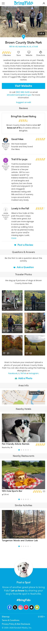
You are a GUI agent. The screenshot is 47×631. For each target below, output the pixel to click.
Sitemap (6, 616)
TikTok (23, 373)
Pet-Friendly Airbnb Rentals (15, 444)
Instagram (33, 373)
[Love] (4, 308)
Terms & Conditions (10, 620)
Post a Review (25, 244)
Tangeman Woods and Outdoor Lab (20, 540)
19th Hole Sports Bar (12, 491)
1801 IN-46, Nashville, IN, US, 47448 (23, 47)
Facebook (12, 373)
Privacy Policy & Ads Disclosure (16, 624)
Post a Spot (23, 582)
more (13, 238)
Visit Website (23, 86)
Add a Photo (25, 378)
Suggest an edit (23, 102)
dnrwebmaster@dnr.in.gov (19, 95)
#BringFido (23, 600)
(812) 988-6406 (23, 92)
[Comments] (8, 308)
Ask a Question (25, 267)
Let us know (17, 590)
